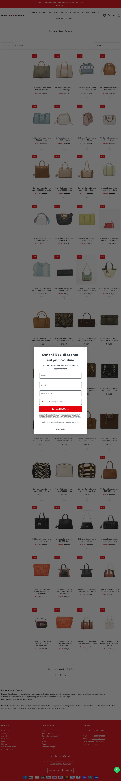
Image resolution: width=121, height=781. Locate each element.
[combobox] (43, 402)
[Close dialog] (84, 350)
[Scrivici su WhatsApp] (117, 770)
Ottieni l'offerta (60, 409)
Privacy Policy (77, 417)
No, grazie (60, 429)
